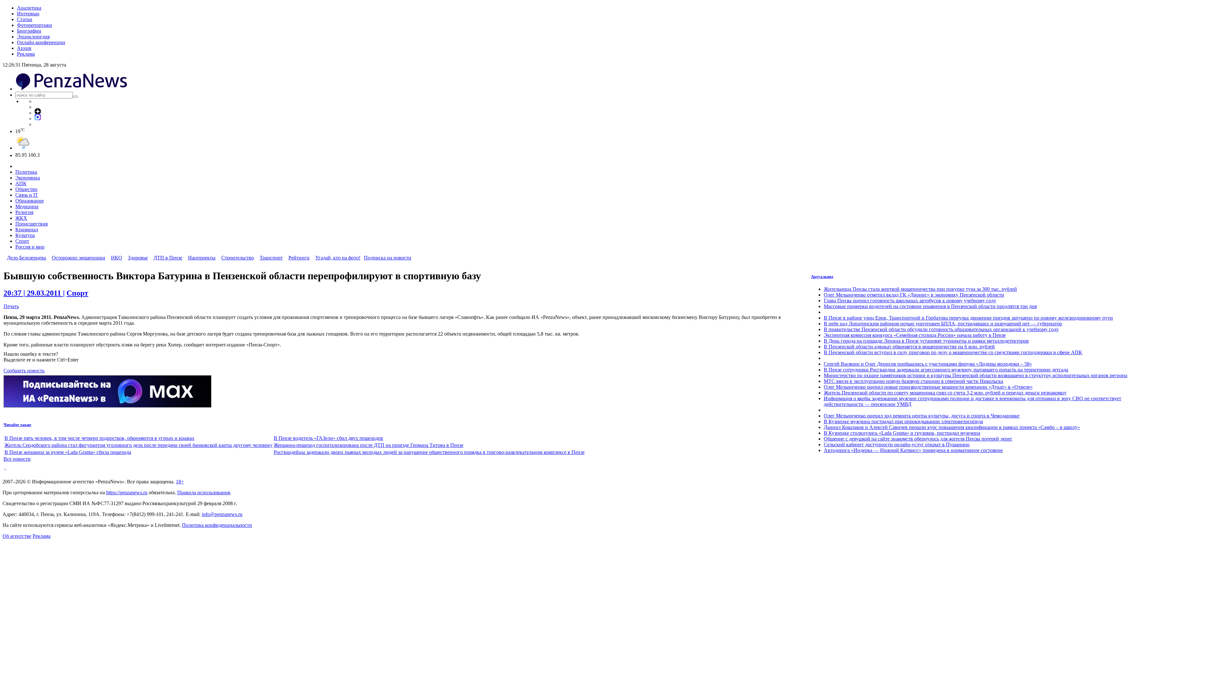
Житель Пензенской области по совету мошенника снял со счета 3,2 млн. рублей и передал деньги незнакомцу (945, 392)
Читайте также (17, 424)
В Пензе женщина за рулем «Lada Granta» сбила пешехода (67, 452)
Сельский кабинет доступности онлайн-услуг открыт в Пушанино (897, 444)
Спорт (22, 241)
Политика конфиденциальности (217, 525)
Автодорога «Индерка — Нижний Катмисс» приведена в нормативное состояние (913, 450)
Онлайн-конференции (41, 42)
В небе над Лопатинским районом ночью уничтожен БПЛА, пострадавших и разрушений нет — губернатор (943, 323)
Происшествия (31, 223)
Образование (29, 200)
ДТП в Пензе (168, 257)
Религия (24, 212)
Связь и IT (26, 195)
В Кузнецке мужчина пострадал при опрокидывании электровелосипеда (903, 421)
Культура (25, 235)
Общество (26, 189)
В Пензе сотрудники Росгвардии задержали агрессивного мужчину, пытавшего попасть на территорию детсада (946, 369)
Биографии (29, 31)
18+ (180, 481)
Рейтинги (299, 257)
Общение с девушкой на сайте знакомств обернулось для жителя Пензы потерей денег (918, 438)
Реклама (26, 54)
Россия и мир (29, 247)
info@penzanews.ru (222, 514)
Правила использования (203, 492)
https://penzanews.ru (126, 492)
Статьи (24, 19)
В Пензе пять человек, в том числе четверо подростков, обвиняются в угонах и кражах (99, 438)
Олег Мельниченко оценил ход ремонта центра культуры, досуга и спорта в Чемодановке (921, 415)
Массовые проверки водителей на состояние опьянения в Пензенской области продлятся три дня (930, 306)
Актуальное (822, 276)
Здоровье (138, 257)
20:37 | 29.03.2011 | (34, 293)
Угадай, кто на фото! (337, 257)
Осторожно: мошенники (78, 257)
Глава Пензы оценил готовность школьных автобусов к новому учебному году (910, 300)
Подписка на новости (387, 257)
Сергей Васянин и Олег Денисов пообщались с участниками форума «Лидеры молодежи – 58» (928, 364)
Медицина (26, 206)
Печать (11, 306)
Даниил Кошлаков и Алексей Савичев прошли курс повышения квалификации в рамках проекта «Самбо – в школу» (952, 427)
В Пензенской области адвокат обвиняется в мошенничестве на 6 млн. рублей (909, 346)
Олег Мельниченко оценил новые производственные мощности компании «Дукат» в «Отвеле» (928, 387)
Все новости (17, 459)
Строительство (237, 257)
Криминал (26, 229)
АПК (21, 183)
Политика (26, 172)
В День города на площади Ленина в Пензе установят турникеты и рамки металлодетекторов (926, 341)
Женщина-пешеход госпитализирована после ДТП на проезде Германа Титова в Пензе (368, 445)
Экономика (27, 177)
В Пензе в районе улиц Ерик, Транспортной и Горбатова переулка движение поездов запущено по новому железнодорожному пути (968, 318)
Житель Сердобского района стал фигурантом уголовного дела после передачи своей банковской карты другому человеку (138, 445)
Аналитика (29, 8)
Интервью (28, 13)
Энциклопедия (33, 36)
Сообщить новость (24, 370)
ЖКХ (21, 218)
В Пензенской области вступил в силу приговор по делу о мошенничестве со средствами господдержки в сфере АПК (953, 352)
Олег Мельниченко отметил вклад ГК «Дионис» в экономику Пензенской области (914, 295)
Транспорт (271, 257)
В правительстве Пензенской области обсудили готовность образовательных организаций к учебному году (941, 329)
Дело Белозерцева (26, 257)
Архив (24, 48)
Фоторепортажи (34, 25)
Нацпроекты (202, 257)
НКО (116, 257)
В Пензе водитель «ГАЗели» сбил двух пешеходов (328, 438)
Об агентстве (17, 536)
